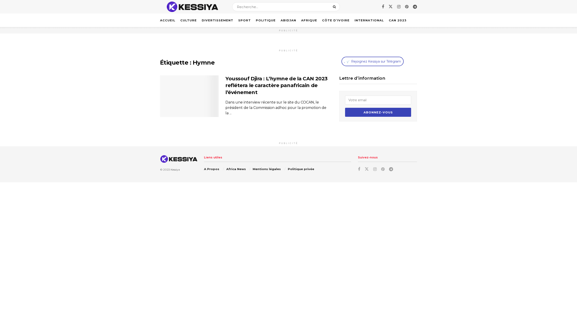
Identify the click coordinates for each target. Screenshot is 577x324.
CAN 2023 (398, 20)
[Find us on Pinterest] (406, 6)
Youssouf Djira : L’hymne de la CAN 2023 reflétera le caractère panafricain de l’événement (276, 86)
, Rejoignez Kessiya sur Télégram (372, 61)
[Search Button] (335, 6)
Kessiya (175, 169)
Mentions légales (267, 169)
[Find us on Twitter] (391, 6)
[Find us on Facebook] (383, 6)
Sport (244, 20)
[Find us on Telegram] (415, 6)
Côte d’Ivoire (336, 20)
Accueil (167, 20)
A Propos (211, 169)
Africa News (236, 169)
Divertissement (217, 20)
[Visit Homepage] (192, 7)
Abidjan (288, 20)
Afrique (309, 20)
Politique (266, 20)
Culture (188, 20)
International (369, 20)
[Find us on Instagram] (399, 6)
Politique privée (301, 169)
